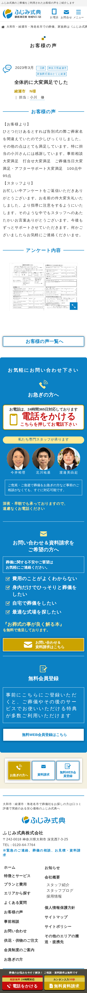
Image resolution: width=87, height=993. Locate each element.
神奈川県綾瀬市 (57, 68)
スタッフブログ (60, 890)
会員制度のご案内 (19, 950)
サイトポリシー (58, 926)
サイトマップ (56, 917)
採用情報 (54, 896)
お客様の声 (13, 912)
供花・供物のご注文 (21, 940)
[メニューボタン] (78, 13)
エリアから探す (17, 893)
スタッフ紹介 (58, 885)
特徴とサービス (17, 876)
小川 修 (37, 97)
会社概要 (52, 877)
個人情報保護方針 (60, 907)
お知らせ (52, 868)
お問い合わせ (15, 931)
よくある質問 (15, 902)
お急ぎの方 (13, 959)
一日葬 (41, 68)
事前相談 (11, 921)
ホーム (10, 867)
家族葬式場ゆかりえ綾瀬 (51, 73)
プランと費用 (15, 884)
